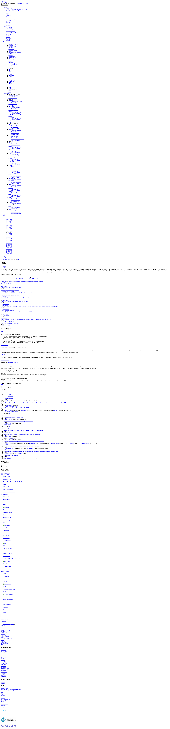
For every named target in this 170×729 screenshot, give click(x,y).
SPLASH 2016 (4, 259)
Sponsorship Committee (13, 96)
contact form (3, 621)
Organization (6, 93)
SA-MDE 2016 (4, 673)
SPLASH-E (11, 49)
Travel (7, 13)
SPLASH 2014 (9, 234)
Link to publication (5, 310)
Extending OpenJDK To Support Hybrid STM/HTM (12, 287)
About (7, 11)
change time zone (43, 387)
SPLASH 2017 (9, 231)
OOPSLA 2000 (9, 253)
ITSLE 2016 (3, 662)
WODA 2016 (3, 676)
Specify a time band (17, 383)
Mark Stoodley (6, 309)
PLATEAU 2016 (4, 669)
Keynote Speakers (15, 210)
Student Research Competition (14, 52)
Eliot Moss (17, 290)
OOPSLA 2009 (9, 243)
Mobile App (8, 22)
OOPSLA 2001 (9, 252)
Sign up (4, 257)
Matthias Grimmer (12, 281)
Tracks (4, 41)
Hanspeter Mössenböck (38, 281)
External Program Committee (17, 101)
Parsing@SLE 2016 (5, 668)
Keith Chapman (4, 290)
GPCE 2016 (3, 650)
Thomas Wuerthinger (28, 281)
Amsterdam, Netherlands (22, 3)
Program (5, 26)
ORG (9, 58)
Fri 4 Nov (8, 40)
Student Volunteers (12, 57)
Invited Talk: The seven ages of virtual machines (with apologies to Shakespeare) (18, 297)
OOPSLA (10, 45)
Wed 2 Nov (8, 38)
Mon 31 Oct (8, 35)
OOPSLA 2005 (9, 247)
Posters (9, 51)
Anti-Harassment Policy (11, 19)
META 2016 (3, 664)
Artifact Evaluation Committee (17, 139)
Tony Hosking (4, 286)
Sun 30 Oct (8, 34)
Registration (8, 20)
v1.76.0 (12, 624)
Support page (3, 625)
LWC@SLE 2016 (4, 663)
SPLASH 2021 (9, 226)
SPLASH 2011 (9, 238)
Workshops (10, 55)
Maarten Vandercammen (6, 295)
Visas (7, 14)
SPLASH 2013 (9, 235)
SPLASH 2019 (9, 228)
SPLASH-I (10, 47)
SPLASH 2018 (9, 229)
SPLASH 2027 (9, 219)
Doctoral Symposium (12, 50)
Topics (2, 331)
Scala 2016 (3, 683)
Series (7, 216)
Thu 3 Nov (8, 39)
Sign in (4, 256)
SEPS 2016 (3, 674)
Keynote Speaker (14, 127)
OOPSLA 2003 (9, 250)
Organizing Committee (13, 95)
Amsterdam (8, 15)
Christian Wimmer (20, 281)
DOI (2, 291)
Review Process (4, 354)
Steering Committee (12, 98)
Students (7, 21)
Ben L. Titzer (5, 314)
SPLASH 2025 (9, 221)
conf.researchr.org (7, 624)
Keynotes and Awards (13, 44)
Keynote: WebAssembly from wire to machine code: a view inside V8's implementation (19, 311)
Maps (7, 16)
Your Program (9, 28)
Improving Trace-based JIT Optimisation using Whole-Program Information (17, 292)
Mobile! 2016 (3, 666)
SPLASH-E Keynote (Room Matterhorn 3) (10, 323)
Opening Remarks (5, 315)
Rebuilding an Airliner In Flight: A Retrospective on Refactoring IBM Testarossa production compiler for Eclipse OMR (26, 319)
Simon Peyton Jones (5, 325)
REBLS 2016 (3, 670)
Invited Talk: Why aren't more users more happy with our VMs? (14, 301)
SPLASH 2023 (9, 224)
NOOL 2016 (3, 667)
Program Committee (15, 102)
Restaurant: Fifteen (10, 8)
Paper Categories (4, 345)
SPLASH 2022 (9, 225)
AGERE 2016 (4, 657)
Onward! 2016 (4, 651)
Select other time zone (50, 376)
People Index (11, 122)
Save (2, 384)
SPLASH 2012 (9, 237)
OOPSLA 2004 (9, 249)
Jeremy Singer (5, 300)
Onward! (13, 63)
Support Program (9, 23)
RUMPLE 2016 (4, 672)
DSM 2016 (3, 660)
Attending (5, 7)
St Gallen (14, 394)
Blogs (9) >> (3, 1)
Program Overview (10, 29)
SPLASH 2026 (9, 220)
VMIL (10, 394)
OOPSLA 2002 (9, 251)
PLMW (10, 53)
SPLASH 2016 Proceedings (12, 32)
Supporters (8, 25)
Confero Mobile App (10, 31)
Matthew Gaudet (4, 321)
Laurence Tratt (6, 304)
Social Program (11, 56)
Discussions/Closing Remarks (7, 283)
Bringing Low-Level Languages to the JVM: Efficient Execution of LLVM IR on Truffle (20, 278)
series (9, 259)
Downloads (8, 17)
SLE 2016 (3, 652)
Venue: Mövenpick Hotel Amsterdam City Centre (16, 9)
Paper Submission (5, 360)
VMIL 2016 (3, 675)
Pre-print (3, 282)
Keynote (13, 166)
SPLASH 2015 (9, 233)
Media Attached (10, 291)
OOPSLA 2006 (9, 246)
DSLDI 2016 (3, 658)
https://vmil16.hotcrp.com (13, 362)
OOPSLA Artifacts (12, 46)
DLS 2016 (3, 682)
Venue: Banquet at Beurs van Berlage (14, 10)
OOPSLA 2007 (9, 245)
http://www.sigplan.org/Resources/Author (101, 364)
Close (2, 385)
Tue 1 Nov (8, 37)
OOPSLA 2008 (9, 244)
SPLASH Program (10, 27)
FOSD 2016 (3, 661)
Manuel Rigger (4, 281)
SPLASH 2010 (9, 240)
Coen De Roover (15, 295)
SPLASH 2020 (9, 227)
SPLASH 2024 (9, 222)
